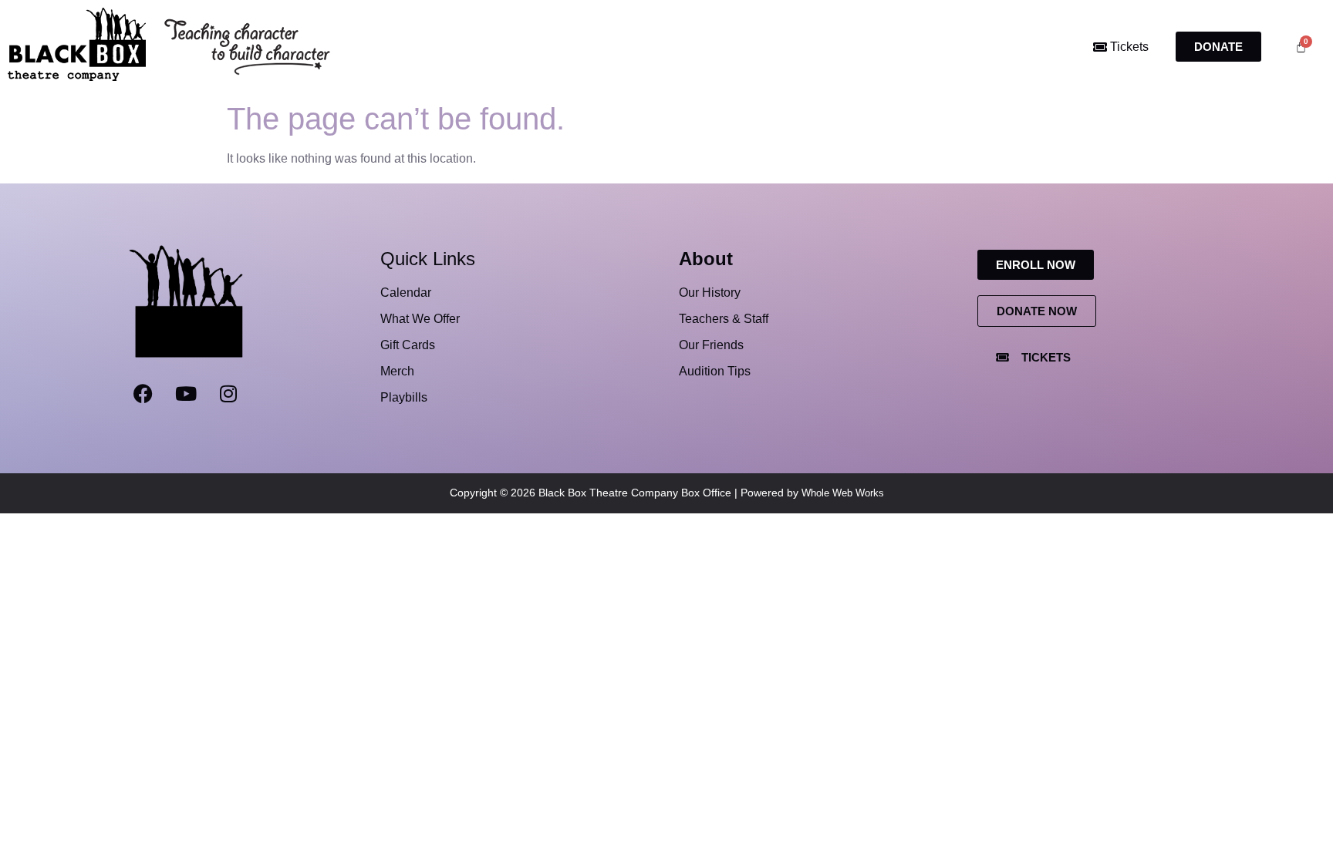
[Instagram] (228, 393)
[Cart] (1301, 47)
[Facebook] (143, 393)
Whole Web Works (842, 493)
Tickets (1128, 46)
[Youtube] (186, 393)
